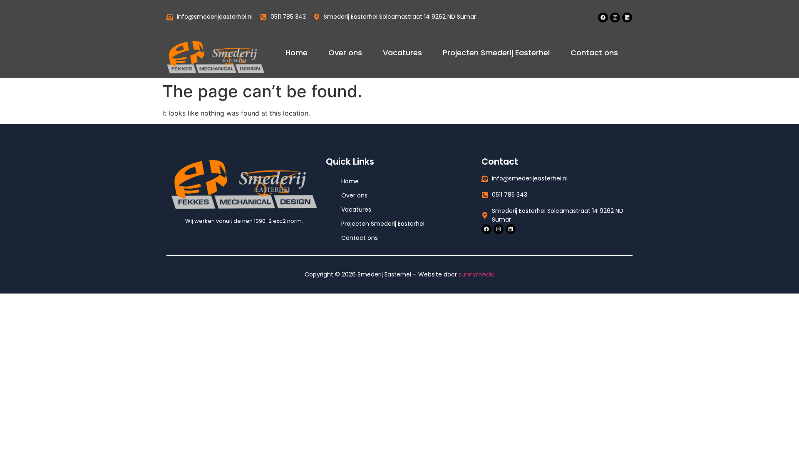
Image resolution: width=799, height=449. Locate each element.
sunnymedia (477, 274)
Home (296, 52)
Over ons (345, 52)
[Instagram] (615, 17)
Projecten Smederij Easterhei (496, 52)
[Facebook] (603, 17)
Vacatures (402, 52)
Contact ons (594, 52)
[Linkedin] (627, 17)
